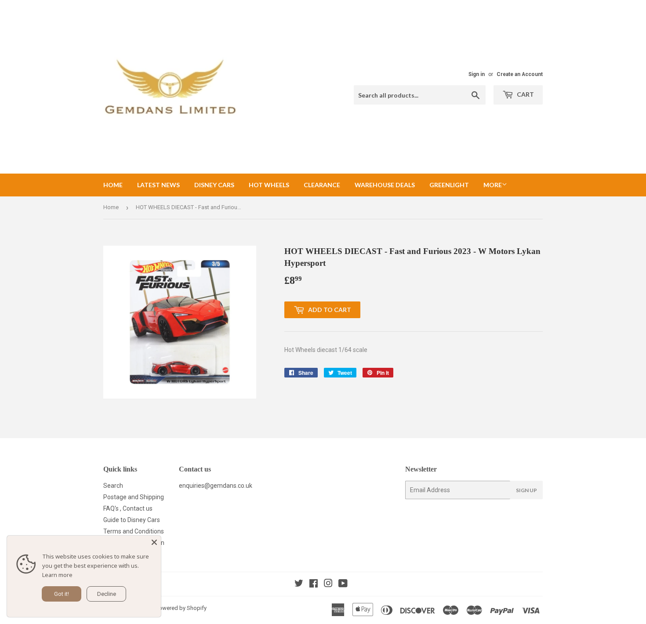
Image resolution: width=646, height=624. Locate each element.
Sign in (476, 74)
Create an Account (520, 74)
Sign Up (526, 490)
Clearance (322, 185)
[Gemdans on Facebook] (313, 584)
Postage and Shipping (133, 497)
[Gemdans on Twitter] (298, 584)
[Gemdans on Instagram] (328, 584)
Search (113, 485)
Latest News (158, 185)
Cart (524, 94)
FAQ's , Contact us (127, 508)
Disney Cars (214, 185)
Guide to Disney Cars (131, 519)
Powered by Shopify (181, 608)
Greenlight (449, 185)
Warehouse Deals (385, 185)
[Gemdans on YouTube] (343, 584)
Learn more (57, 575)
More (492, 185)
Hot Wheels (269, 185)
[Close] (154, 542)
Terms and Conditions (133, 531)
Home (113, 185)
